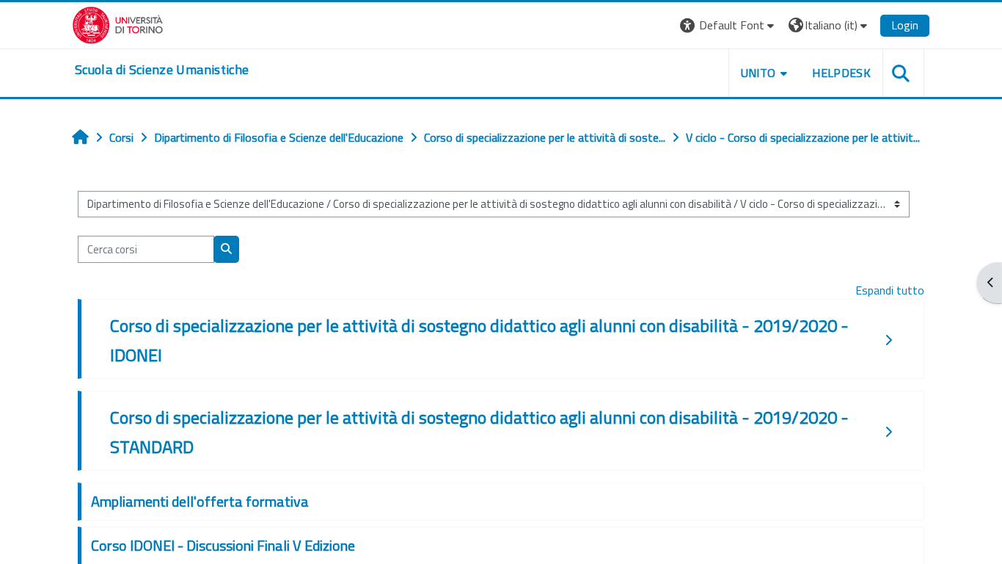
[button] (729, 25)
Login (904, 25)
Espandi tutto (889, 290)
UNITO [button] (758, 73)
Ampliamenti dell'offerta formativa (200, 501)
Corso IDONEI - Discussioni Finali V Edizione (223, 545)
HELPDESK (841, 73)
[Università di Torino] (118, 23)
